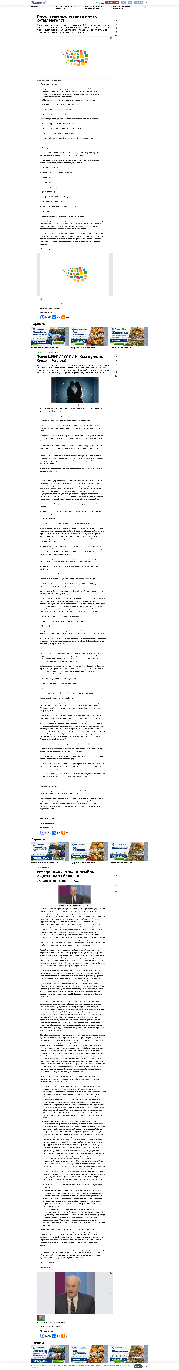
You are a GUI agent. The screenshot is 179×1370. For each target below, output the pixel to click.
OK (123, 2)
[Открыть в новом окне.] (45, 317)
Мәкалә (34, 7)
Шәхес (39, 867)
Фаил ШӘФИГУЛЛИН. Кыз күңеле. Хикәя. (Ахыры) (67, 7)
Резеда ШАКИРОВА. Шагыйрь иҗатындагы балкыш (94, 7)
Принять (138, 1366)
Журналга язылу (112, 2)
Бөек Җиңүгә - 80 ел (43, 352)
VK (130, 2)
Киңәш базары (42, 12)
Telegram (139, 2)
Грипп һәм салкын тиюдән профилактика (122, 7)
